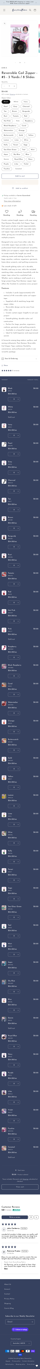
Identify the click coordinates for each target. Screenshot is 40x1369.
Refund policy (10, 1364)
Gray (15, 106)
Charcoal (26, 106)
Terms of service (31, 1364)
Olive (26, 140)
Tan (5, 111)
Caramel (19, 169)
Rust (5, 116)
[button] (4, 10)
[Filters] (31, 1217)
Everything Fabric (19, 1358)
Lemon (6, 140)
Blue (27, 154)
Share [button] (6, 365)
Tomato (16, 116)
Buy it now (20, 182)
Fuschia (7, 169)
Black (6, 102)
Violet (26, 164)
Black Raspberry (10, 125)
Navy (30, 159)
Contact (7, 1294)
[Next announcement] (36, 2)
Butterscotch (8, 135)
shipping (25, 1179)
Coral (24, 125)
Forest (15, 145)
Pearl (6, 106)
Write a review (14, 1217)
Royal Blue (19, 159)
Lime (17, 140)
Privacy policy (16, 1361)
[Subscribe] (32, 1321)
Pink (19, 121)
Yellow (30, 135)
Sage (25, 145)
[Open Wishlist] (37, 1366)
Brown (14, 111)
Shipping (12, 94)
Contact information (28, 1361)
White (17, 102)
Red (25, 116)
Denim (7, 159)
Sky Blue (17, 154)
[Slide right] (24, 62)
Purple (6, 164)
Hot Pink (7, 121)
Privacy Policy (9, 1299)
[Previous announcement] (4, 2)
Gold (21, 135)
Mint (33, 149)
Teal (23, 149)
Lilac (16, 164)
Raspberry (29, 121)
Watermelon (8, 130)
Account (7, 1289)
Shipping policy (20, 1364)
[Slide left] (15, 62)
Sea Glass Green (10, 149)
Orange (22, 130)
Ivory (26, 102)
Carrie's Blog (9, 1308)
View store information (12, 201)
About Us (7, 1284)
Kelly (6, 145)
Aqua (6, 154)
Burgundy (26, 111)
